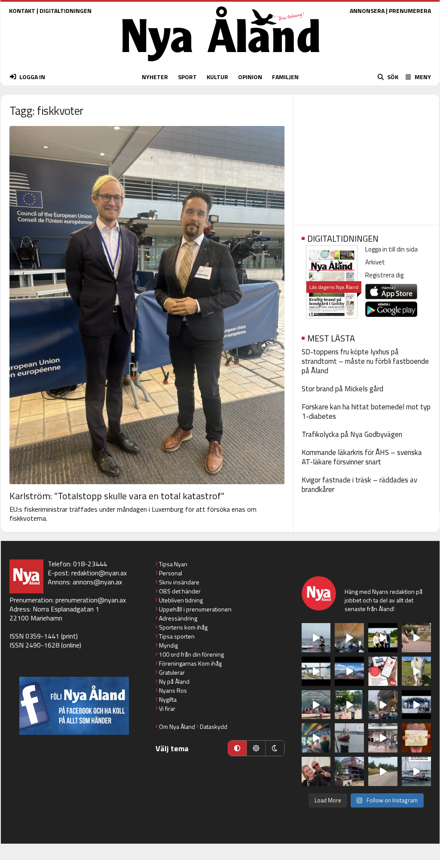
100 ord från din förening (191, 654)
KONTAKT (22, 10)
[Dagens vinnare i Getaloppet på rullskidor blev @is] (382, 771)
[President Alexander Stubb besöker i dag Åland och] (416, 637)
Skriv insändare (179, 582)
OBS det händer (180, 591)
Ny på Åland (174, 681)
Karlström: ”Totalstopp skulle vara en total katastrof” (116, 495)
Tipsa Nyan (173, 563)
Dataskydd (213, 726)
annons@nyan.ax (97, 582)
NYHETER (155, 76)
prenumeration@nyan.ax (90, 600)
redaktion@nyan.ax (99, 573)
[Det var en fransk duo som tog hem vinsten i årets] (316, 671)
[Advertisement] (366, 157)
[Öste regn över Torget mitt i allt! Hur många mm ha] (382, 737)
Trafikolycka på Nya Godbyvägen (352, 434)
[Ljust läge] (256, 748)
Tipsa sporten (177, 636)
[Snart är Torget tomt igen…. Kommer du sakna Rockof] (349, 704)
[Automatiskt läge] (237, 748)
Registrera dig (384, 275)
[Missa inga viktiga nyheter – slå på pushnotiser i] (382, 671)
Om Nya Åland (177, 726)
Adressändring (178, 618)
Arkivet (375, 262)
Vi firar (167, 708)
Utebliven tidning (181, 600)
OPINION (250, 76)
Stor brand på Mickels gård (342, 388)
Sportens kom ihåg (183, 627)
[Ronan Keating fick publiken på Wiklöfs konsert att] (382, 704)
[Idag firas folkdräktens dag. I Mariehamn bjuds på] (316, 704)
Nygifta (168, 699)
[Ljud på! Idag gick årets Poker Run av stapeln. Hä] (416, 771)
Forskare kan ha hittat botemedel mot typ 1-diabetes (366, 411)
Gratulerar (172, 672)
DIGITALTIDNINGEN (66, 10)
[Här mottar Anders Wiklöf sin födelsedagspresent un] (316, 737)
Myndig (168, 645)
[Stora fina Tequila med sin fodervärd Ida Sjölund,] (416, 671)
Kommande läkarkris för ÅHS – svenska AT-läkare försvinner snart (362, 457)
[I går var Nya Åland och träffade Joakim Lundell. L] (316, 771)
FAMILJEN (285, 76)
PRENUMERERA (410, 10)
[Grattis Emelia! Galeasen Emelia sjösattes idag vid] (349, 737)
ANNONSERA (367, 10)
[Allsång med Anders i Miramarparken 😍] (416, 704)
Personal (170, 572)
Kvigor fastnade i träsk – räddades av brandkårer (359, 484)
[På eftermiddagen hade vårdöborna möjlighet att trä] (382, 637)
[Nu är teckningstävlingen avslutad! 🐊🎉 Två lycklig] (416, 737)
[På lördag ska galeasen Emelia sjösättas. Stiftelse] (349, 771)
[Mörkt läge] (275, 748)
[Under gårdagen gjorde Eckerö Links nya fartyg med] (349, 671)
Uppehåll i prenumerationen (195, 609)
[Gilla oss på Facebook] (74, 706)
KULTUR (217, 76)
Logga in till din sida (391, 249)
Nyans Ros (173, 690)
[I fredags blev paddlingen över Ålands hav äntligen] (316, 637)
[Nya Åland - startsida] (221, 63)
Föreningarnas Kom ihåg (190, 663)
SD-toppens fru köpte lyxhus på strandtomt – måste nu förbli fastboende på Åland (365, 361)
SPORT (187, 76)
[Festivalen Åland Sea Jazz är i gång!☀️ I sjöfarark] (349, 637)
